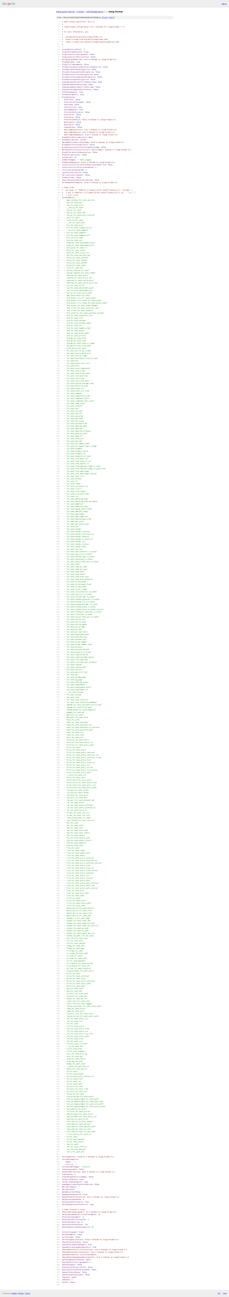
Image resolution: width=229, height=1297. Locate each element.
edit (112, 17)
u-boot (80, 11)
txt (219, 1293)
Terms (27, 1293)
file (105, 17)
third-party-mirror (65, 11)
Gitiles (14, 1293)
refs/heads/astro (94, 11)
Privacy (21, 1293)
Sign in (224, 4)
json (225, 1293)
